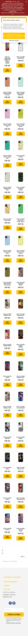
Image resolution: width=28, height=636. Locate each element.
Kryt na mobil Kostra (7, 529)
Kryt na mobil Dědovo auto (7, 407)
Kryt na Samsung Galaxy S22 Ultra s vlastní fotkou (7, 60)
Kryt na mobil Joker (7, 468)
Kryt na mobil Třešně (21, 156)
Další (23, 557)
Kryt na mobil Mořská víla (7, 314)
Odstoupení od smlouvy (9, 594)
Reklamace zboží (7, 597)
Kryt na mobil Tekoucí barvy (20, 498)
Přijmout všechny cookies (14, 34)
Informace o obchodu (12, 577)
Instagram (13, 603)
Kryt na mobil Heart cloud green (21, 125)
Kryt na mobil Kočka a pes (21, 377)
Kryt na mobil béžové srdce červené (7, 93)
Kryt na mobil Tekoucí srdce (21, 530)
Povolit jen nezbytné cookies (14, 37)
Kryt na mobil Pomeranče (7, 219)
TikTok (17, 603)
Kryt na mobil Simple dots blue (7, 188)
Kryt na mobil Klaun (7, 498)
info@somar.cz (12, 11)
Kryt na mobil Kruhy (7, 377)
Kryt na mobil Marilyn (7, 438)
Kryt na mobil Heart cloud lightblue (21, 93)
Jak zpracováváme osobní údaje (13, 623)
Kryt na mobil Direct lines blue (7, 252)
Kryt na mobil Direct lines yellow (21, 252)
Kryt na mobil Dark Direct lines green (7, 284)
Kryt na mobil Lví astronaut (21, 407)
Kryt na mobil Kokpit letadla (21, 346)
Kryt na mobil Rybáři (21, 438)
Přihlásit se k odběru (14, 614)
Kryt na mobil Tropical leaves (21, 188)
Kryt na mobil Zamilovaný (21, 57)
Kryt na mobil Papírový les (21, 314)
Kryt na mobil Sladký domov (7, 345)
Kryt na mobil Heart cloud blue (7, 157)
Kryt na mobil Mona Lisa (21, 468)
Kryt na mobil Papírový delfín (21, 284)
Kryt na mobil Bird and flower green (21, 220)
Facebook (10, 603)
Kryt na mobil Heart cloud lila (7, 125)
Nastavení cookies (14, 40)
